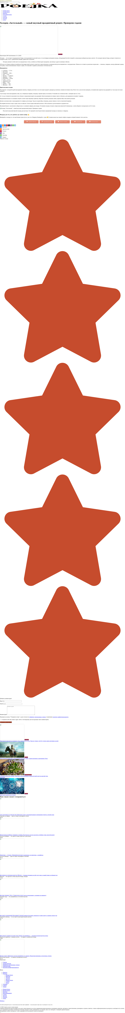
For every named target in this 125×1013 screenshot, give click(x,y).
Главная (5, 962)
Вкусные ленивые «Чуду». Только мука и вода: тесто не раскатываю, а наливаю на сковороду (23, 895)
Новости (5, 972)
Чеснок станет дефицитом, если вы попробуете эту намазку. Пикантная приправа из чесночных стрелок (26, 955)
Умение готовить (63, 121)
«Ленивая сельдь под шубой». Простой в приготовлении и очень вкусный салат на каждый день (24, 776)
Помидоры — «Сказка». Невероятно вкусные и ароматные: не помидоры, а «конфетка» (21, 855)
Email (1, 703)
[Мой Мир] (5, 125)
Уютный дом (79, 121)
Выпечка (5, 13)
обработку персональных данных (37, 717)
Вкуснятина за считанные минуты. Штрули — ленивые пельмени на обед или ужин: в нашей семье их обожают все (29, 875)
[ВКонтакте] (1, 125)
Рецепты (60, 54)
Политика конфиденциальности (11, 967)
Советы (5, 985)
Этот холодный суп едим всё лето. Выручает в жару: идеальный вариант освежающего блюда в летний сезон (27, 814)
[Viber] (11, 125)
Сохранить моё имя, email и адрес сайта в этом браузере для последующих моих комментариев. (25, 719)
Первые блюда (6, 10)
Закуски (5, 17)
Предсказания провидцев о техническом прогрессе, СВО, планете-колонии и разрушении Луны (24, 758)
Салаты (4, 16)
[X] (9, 125)
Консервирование (7, 14)
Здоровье (5, 984)
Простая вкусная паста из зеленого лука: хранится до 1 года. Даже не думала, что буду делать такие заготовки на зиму (29, 741)
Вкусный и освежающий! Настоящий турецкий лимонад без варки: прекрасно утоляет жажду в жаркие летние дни (28, 915)
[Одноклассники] (3, 125)
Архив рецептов (7, 963)
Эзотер (4, 986)
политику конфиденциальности (60, 717)
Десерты (5, 18)
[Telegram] (15, 125)
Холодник (2, 777)
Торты (4, 19)
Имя (1, 701)
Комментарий (3, 714)
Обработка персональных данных (11, 964)
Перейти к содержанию (6, 0)
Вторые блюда (6, 12)
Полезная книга (94, 121)
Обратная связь (6, 966)
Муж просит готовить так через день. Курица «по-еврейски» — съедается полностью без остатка (24, 935)
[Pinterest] (7, 125)
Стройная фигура (32, 121)
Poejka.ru (2, 1000)
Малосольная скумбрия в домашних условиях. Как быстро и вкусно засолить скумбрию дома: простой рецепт (27, 835)
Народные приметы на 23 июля (8, 795)
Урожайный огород (47, 121)
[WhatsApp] (13, 125)
